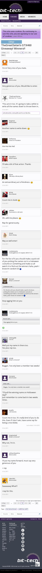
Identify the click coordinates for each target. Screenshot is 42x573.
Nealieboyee (13, 60)
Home (5, 17)
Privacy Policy (37, 570)
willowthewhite (7, 113)
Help (39, 519)
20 (36, 52)
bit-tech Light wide (6, 519)
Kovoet (23, 113)
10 (29, 52)
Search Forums (6, 21)
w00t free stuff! (23, 509)
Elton (11, 174)
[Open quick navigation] (39, 26)
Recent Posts (17, 21)
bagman (12, 121)
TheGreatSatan (14, 96)
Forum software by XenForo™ (9, 570)
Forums (14, 17)
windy (11, 358)
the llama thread (11, 509)
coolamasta (13, 251)
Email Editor (4, 535)
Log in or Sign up (33, 1)
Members (32, 17)
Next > (3, 55)
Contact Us (33, 519)
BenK (11, 78)
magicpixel (13, 435)
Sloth (11, 233)
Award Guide (4, 532)
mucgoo (12, 376)
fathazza (12, 139)
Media (22, 17)
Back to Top (4, 549)
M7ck (11, 192)
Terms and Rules (27, 570)
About (4, 529)
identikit (12, 478)
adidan (11, 210)
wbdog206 (15, 113)
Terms (4, 538)
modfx (11, 410)
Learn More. (18, 36)
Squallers (12, 156)
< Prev (3, 52)
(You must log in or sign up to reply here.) (28, 501)
